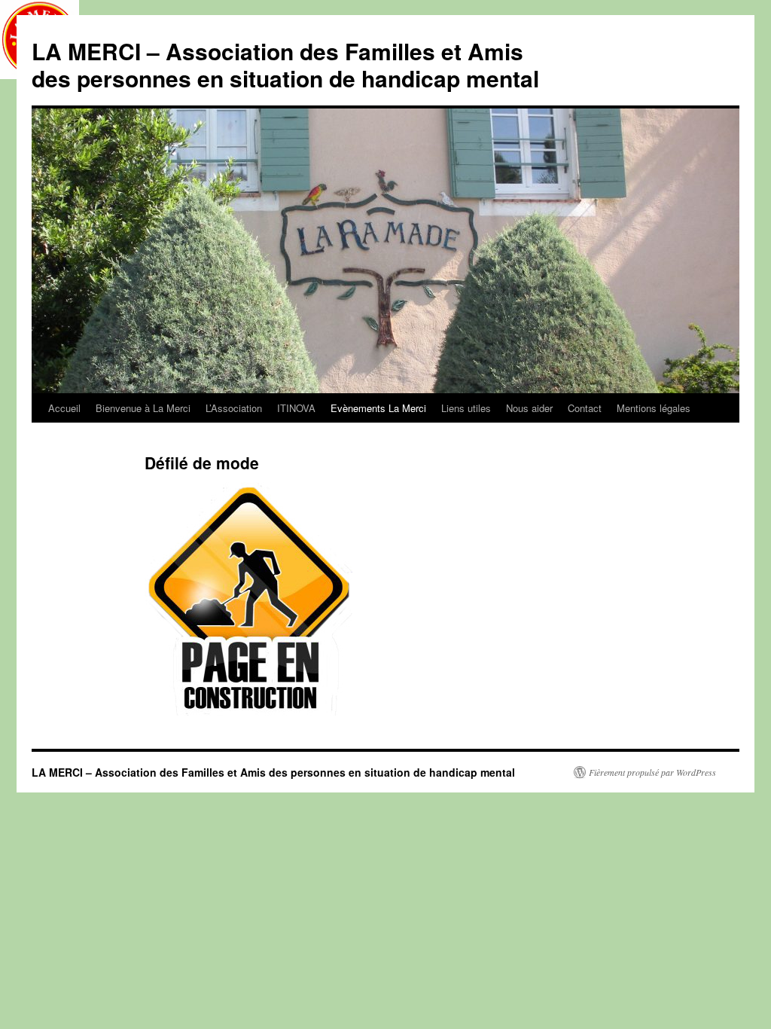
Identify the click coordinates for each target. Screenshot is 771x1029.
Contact (585, 408)
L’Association (234, 408)
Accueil (64, 408)
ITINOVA (296, 408)
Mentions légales (653, 408)
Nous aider (529, 408)
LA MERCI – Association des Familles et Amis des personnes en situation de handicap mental (285, 64)
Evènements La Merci (378, 408)
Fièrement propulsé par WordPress (652, 772)
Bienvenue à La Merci (143, 408)
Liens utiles (466, 408)
